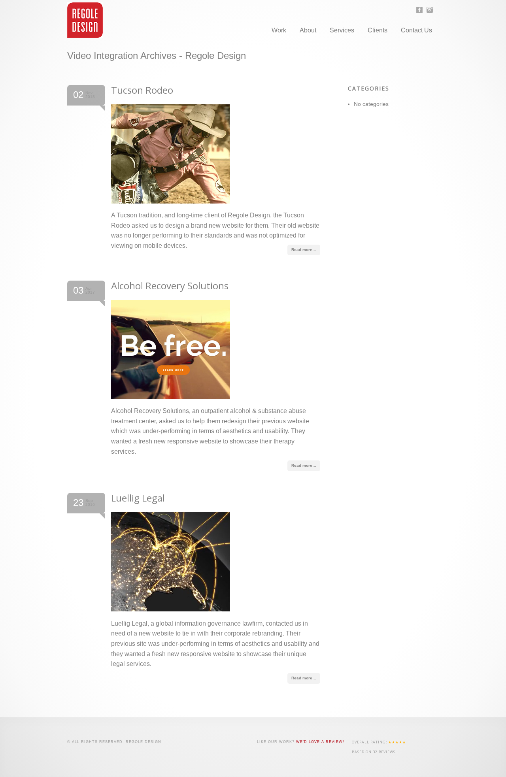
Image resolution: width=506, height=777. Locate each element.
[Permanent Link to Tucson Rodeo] (170, 201)
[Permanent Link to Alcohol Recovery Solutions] (170, 397)
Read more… (303, 249)
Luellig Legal (138, 497)
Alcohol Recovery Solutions (169, 285)
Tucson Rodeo (142, 89)
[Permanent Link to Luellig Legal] (170, 609)
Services (342, 30)
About (308, 30)
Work (279, 30)
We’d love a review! (320, 742)
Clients (377, 30)
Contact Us (416, 30)
